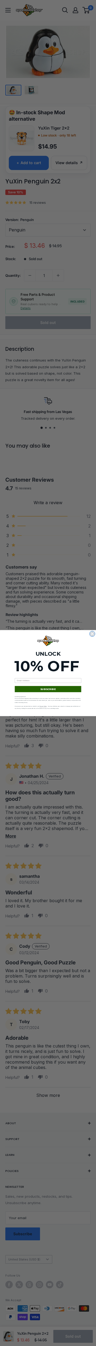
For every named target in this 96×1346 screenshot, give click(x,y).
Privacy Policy (43, 706)
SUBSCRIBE (48, 688)
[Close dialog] (92, 634)
